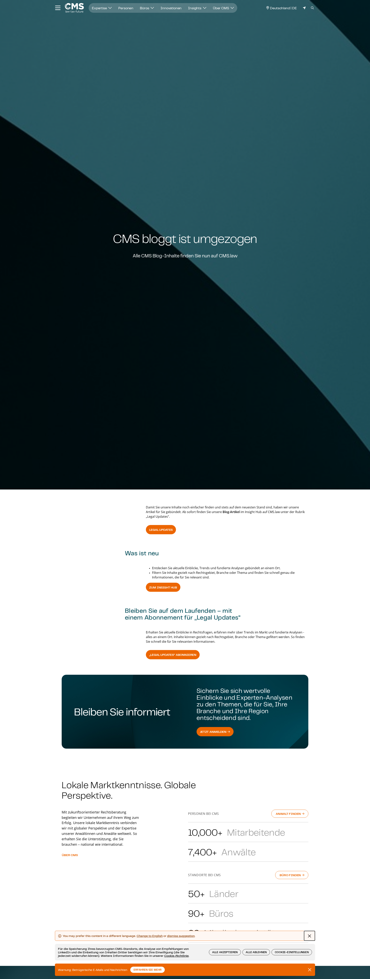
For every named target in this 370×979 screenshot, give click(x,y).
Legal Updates (161, 530)
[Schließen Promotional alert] (309, 969)
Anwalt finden (289, 814)
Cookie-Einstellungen (292, 952)
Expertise (100, 8)
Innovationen (171, 8)
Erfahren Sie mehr (147, 969)
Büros (145, 8)
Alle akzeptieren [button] (225, 952)
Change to (150, 936)
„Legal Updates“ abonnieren (172, 655)
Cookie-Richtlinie (176, 956)
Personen (125, 8)
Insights (195, 8)
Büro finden (291, 875)
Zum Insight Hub (163, 587)
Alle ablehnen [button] (256, 952)
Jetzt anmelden (213, 732)
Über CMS (221, 8)
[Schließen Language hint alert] (309, 936)
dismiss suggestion (181, 936)
